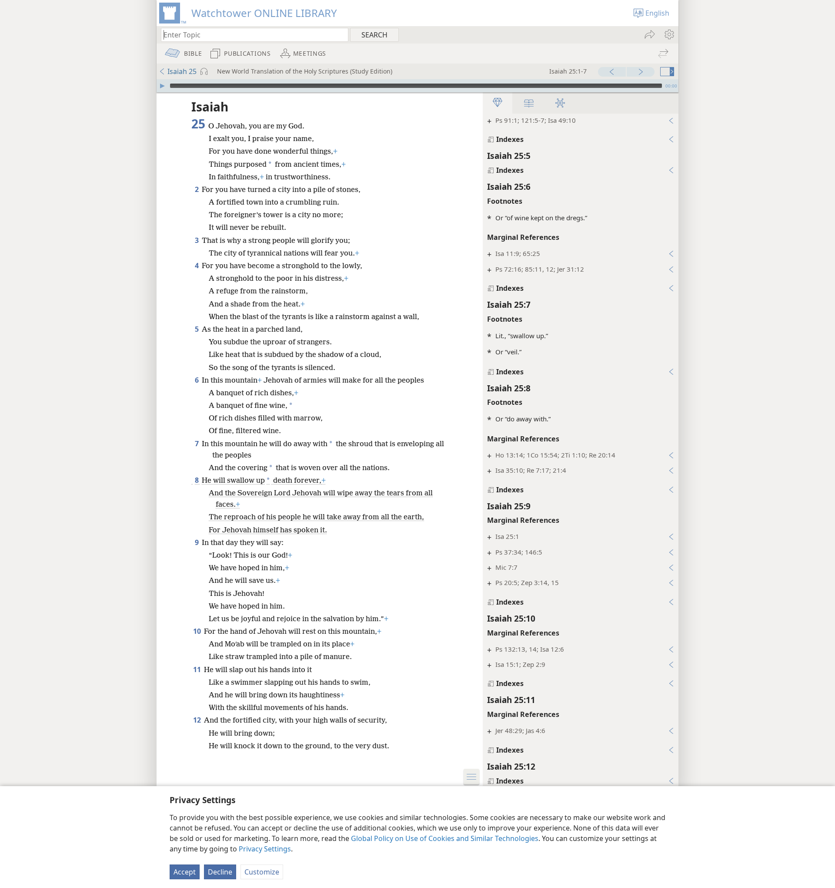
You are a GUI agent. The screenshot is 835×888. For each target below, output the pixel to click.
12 (197, 720)
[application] (417, 85)
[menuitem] (668, 34)
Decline (220, 872)
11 (197, 669)
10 (197, 631)
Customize (261, 872)
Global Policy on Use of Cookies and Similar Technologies (444, 838)
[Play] (162, 85)
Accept (185, 872)
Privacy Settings (265, 849)
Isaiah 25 (182, 71)
